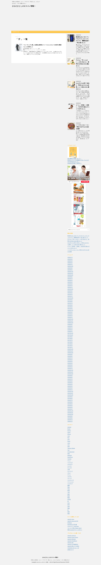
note (69, 444)
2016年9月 (70, 354)
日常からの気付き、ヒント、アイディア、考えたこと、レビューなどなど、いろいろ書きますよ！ (50, 560)
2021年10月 (70, 298)
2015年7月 (70, 379)
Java (69, 436)
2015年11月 (70, 372)
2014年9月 (70, 396)
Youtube (69, 458)
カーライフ (70, 471)
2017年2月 (70, 345)
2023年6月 (70, 280)
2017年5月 (70, 343)
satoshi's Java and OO (73, 521)
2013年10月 (70, 414)
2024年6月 (70, 269)
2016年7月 (70, 358)
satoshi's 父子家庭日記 (73, 544)
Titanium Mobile (71, 448)
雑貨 (69, 511)
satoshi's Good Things (73, 537)
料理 (69, 496)
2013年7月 (70, 419)
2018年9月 (70, 324)
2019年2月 (70, 315)
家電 (69, 490)
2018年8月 (70, 326)
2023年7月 (70, 278)
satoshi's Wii (70, 542)
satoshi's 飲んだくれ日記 (73, 546)
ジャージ (33, 49)
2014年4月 (70, 405)
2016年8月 (70, 356)
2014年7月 (70, 400)
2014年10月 (70, 395)
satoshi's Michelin (72, 539)
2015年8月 (70, 377)
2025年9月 (70, 268)
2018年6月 (70, 329)
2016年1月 (70, 368)
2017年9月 (70, 336)
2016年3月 (70, 365)
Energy (69, 430)
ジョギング (38, 49)
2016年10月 (70, 352)
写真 (69, 487)
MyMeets (70, 522)
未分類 (69, 499)
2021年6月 (70, 305)
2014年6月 (70, 402)
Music (69, 441)
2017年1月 (70, 347)
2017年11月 (70, 335)
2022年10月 (70, 289)
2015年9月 (70, 375)
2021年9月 (70, 299)
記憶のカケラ (71, 549)
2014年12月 (70, 391)
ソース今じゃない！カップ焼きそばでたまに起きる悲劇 (82, 126)
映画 (69, 497)
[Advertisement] (50, 19)
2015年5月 (70, 382)
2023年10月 (70, 275)
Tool (68, 450)
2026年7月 (70, 257)
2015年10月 (70, 373)
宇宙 (69, 488)
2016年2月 (70, 366)
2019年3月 (70, 313)
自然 (69, 506)
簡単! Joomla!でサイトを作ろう (75, 529)
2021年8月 (70, 301)
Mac (69, 437)
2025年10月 (70, 266)
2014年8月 (70, 398)
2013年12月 (70, 410)
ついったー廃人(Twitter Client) (75, 528)
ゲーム (69, 474)
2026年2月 (70, 264)
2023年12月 (70, 271)
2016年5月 (70, 361)
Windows (70, 455)
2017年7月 (70, 340)
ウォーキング (28, 49)
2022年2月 (70, 294)
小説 (69, 492)
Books (69, 428)
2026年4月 (70, 261)
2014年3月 (70, 407)
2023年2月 (70, 285)
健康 (39, 48)
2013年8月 (70, 417)
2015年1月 (70, 389)
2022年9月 (70, 291)
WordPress (70, 457)
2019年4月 (70, 312)
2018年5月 (70, 331)
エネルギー (70, 464)
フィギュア (70, 483)
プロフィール (16, 31)
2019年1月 (70, 317)
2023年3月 (70, 283)
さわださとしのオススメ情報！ (24, 6)
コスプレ (70, 476)
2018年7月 (70, 328)
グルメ (69, 473)
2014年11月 (70, 393)
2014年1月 (70, 409)
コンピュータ (71, 480)
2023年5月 (70, 282)
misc (69, 439)
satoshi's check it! (72, 535)
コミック (70, 478)
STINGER (67, 562)
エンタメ (70, 466)
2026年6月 (70, 259)
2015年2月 (70, 387)
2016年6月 (70, 359)
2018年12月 (70, 319)
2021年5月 (70, 306)
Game (69, 432)
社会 (69, 503)
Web (69, 453)
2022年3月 (70, 292)
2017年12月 (70, 333)
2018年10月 (70, 322)
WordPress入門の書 (72, 524)
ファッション (34, 48)
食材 (69, 513)
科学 (69, 504)
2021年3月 (70, 308)
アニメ (69, 460)
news (69, 443)
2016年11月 (70, 350)
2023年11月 (70, 273)
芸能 (69, 508)
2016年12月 (70, 349)
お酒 (69, 469)
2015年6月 (70, 380)
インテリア (70, 462)
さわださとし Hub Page (73, 526)
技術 (69, 494)
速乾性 (44, 49)
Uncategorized (71, 451)
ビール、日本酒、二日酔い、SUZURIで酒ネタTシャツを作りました (83, 106)
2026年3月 (70, 262)
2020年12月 (70, 310)
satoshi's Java (71, 519)
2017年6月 (70, 342)
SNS (69, 446)
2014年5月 (70, 403)
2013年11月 (70, 412)
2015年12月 (70, 370)
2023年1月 (70, 287)
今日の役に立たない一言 (73, 548)
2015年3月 (70, 386)
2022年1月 (70, 296)
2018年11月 (70, 320)
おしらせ (70, 467)
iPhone (69, 434)
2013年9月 (70, 416)
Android (69, 427)
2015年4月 (70, 384)
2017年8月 (70, 338)
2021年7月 (70, 303)
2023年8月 (70, 276)
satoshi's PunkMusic (72, 540)
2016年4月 (70, 363)
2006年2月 (70, 421)
